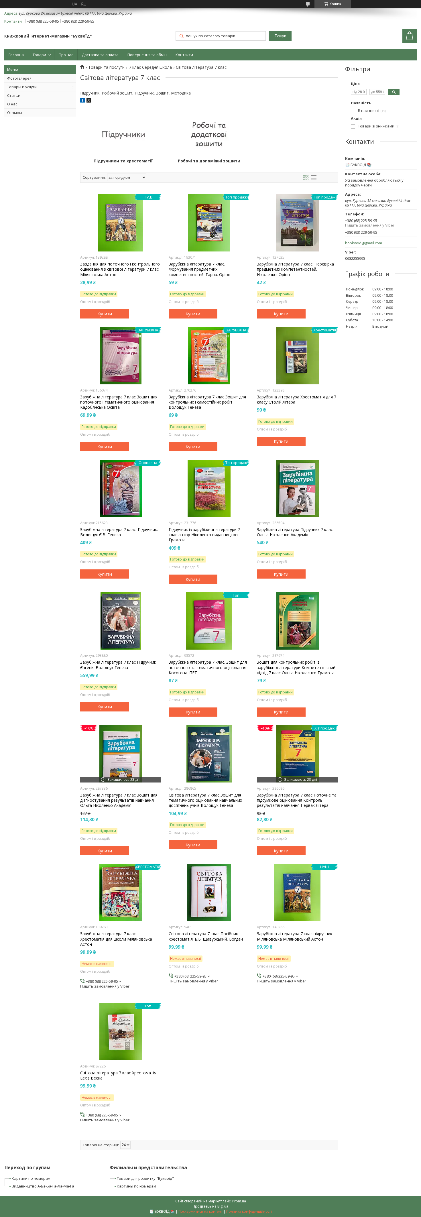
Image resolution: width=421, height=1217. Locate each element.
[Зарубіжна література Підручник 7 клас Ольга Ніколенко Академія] (297, 488)
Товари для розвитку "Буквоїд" (145, 1178)
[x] (88, 101)
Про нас (66, 54)
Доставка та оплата (100, 54)
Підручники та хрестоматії (123, 161)
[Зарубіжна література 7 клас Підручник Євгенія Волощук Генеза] (120, 621)
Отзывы (14, 112)
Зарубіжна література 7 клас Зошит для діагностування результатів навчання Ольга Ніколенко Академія (119, 800)
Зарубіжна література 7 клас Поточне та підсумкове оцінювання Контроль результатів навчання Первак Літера (297, 800)
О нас (12, 104)
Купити (104, 313)
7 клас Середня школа (150, 67)
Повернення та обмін (147, 54)
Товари (39, 54)
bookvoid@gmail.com (363, 243)
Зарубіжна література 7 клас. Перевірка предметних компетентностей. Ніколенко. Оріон (295, 269)
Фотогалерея (19, 78)
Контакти (184, 54)
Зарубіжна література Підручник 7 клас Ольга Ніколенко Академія (295, 532)
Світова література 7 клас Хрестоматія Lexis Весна (118, 1075)
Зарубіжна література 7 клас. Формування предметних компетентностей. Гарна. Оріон (199, 269)
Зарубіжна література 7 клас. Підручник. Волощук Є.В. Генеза (119, 532)
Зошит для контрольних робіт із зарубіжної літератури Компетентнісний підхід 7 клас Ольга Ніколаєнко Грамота (296, 667)
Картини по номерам (31, 1178)
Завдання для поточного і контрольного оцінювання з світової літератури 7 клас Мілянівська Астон (120, 269)
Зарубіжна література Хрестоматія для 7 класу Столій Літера (296, 399)
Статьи (13, 95)
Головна (16, 54)
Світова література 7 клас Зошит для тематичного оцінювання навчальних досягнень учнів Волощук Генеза (205, 800)
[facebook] (82, 101)
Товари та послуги (106, 67)
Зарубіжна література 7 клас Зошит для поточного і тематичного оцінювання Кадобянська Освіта (119, 402)
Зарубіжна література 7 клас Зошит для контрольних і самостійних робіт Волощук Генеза (207, 402)
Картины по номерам (136, 1186)
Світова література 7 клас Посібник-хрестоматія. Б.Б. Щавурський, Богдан (206, 936)
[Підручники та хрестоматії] (123, 134)
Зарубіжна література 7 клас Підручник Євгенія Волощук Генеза (118, 665)
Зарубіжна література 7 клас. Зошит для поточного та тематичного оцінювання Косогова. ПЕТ (208, 667)
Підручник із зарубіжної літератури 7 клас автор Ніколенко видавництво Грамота (204, 534)
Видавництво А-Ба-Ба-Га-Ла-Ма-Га (43, 1186)
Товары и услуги (22, 86)
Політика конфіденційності (249, 1211)
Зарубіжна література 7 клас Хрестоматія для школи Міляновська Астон (116, 939)
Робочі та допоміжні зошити (209, 161)
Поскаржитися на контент (200, 1211)
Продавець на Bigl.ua (210, 1206)
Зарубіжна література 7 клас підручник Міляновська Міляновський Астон (294, 936)
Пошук (280, 36)
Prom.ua (239, 1201)
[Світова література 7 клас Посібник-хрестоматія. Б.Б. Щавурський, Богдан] (209, 892)
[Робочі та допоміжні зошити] (209, 134)
